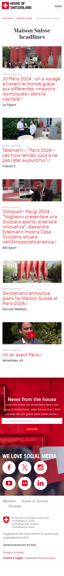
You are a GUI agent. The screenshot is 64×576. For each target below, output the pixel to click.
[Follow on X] (24, 467)
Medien (9, 501)
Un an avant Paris (20, 355)
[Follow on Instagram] (40, 467)
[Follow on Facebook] (9, 467)
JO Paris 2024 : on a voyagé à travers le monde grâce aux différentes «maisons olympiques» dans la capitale (31, 89)
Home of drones (34, 501)
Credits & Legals (13, 558)
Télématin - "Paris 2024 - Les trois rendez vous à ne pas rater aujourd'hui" (29, 155)
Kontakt (15, 506)
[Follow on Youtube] (9, 483)
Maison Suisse (24, 18)
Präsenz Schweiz (13, 552)
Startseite (7, 18)
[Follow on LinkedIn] (40, 483)
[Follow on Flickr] (24, 483)
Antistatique (49, 558)
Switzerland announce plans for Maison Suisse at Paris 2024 (29, 298)
